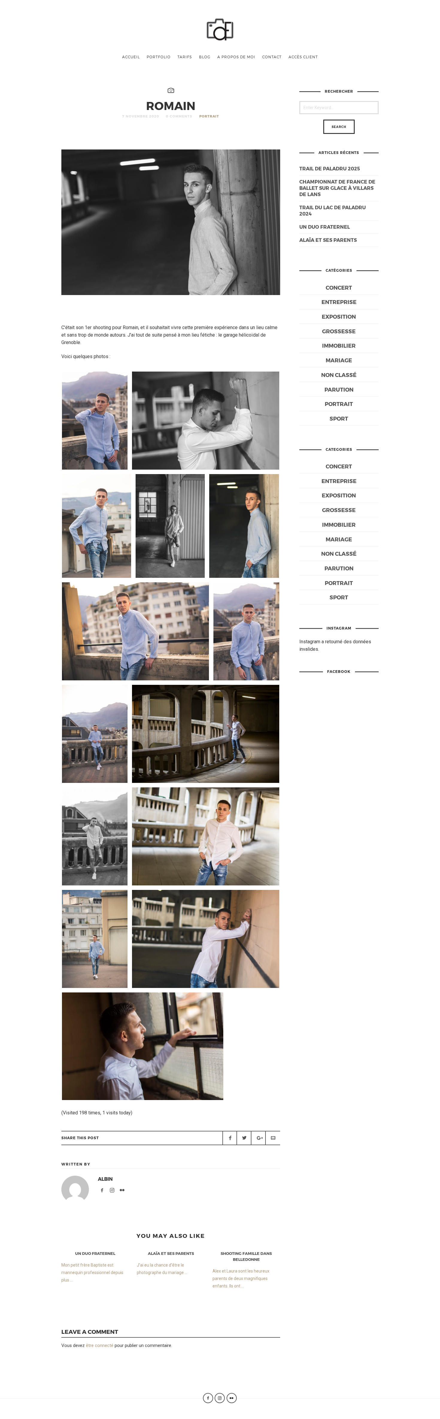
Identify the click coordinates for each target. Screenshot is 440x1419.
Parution (338, 389)
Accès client (303, 57)
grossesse (339, 331)
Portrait (209, 116)
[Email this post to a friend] (272, 1138)
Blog (204, 57)
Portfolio (159, 57)
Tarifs (184, 57)
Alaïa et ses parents (328, 240)
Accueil (131, 57)
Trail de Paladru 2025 (329, 168)
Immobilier (339, 345)
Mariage (339, 360)
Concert (339, 287)
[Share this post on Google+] (258, 1138)
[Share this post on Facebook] (229, 1138)
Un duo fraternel (324, 227)
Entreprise (338, 302)
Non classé (338, 375)
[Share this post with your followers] (243, 1138)
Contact (272, 57)
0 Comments (179, 116)
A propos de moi (236, 57)
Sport (339, 418)
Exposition (339, 316)
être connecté (99, 1345)
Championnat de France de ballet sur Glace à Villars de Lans (337, 188)
